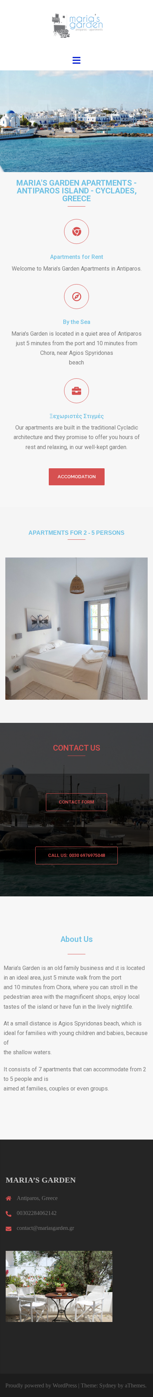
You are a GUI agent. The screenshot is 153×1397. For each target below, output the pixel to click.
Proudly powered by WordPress (41, 1385)
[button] (76, 477)
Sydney (107, 1385)
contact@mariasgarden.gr (45, 1228)
